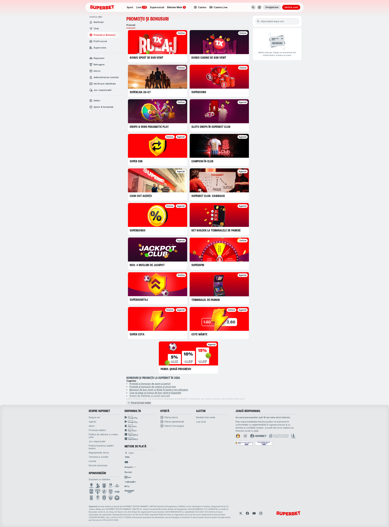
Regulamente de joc (99, 452)
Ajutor (92, 426)
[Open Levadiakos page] (110, 497)
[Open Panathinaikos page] (117, 497)
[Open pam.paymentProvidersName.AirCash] (130, 482)
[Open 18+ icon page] (245, 436)
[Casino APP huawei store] (140, 438)
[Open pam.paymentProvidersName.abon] (128, 477)
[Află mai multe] (259, 7)
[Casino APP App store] (140, 430)
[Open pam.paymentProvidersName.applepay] (127, 486)
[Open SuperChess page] (117, 491)
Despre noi (94, 417)
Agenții (92, 421)
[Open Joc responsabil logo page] (293, 436)
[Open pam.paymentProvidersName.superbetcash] (129, 491)
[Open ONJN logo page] (238, 436)
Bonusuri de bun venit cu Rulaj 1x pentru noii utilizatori (158, 389)
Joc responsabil (97, 441)
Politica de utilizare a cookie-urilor (104, 435)
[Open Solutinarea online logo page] (263, 443)
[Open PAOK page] (104, 497)
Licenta (92, 461)
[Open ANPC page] (244, 443)
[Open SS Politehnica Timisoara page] (97, 497)
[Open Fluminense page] (104, 491)
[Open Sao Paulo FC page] (97, 491)
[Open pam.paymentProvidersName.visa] (127, 457)
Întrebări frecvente (205, 417)
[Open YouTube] (254, 513)
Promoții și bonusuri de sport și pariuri (150, 383)
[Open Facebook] (247, 513)
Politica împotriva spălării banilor (101, 447)
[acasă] (102, 7)
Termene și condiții (98, 457)
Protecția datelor (97, 430)
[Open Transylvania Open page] (110, 485)
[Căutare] (253, 7)
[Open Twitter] (240, 513)
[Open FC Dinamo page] (98, 485)
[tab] (131, 25)
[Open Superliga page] (91, 485)
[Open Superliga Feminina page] (117, 485)
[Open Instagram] (260, 513)
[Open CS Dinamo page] (91, 491)
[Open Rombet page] (258, 436)
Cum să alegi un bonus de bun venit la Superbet (155, 392)
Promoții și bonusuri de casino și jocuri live (152, 386)
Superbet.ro (94, 506)
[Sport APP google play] (140, 417)
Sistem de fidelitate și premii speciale (149, 395)
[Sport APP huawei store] (140, 434)
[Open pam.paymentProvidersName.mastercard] (126, 462)
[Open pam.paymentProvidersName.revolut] (128, 472)
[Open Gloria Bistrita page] (111, 491)
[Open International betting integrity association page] (279, 436)
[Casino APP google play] (140, 421)
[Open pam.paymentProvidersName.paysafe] (130, 467)
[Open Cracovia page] (104, 485)
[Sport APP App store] (140, 425)
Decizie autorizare (98, 465)
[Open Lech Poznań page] (91, 497)
